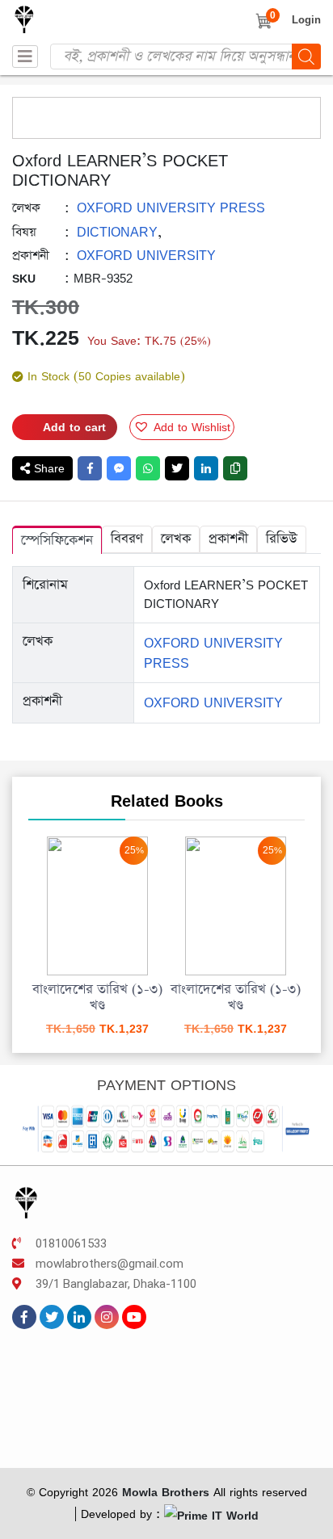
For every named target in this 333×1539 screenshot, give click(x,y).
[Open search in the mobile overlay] (185, 56)
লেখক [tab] (176, 539)
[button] (181, 427)
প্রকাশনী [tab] (228, 539)
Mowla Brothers (163, 1491)
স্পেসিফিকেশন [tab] (57, 540)
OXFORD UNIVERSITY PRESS (171, 207)
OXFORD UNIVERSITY (146, 255)
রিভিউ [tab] (281, 539)
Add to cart (74, 426)
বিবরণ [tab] (127, 539)
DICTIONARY (117, 231)
